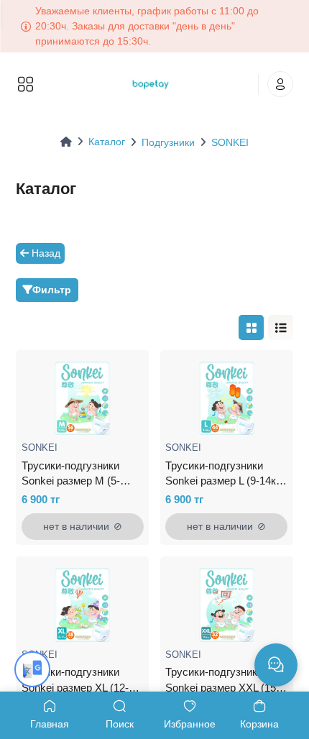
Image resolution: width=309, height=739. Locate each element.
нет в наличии (82, 526)
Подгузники (168, 142)
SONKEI (230, 142)
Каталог (106, 141)
